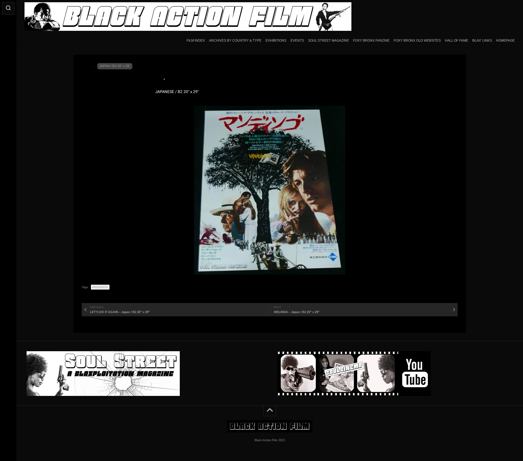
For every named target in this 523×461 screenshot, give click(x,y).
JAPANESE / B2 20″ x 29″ (177, 91)
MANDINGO (100, 287)
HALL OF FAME (456, 40)
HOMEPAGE (505, 40)
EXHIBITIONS (276, 40)
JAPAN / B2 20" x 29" (114, 66)
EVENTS (297, 40)
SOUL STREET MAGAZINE (328, 40)
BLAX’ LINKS (482, 40)
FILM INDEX (196, 40)
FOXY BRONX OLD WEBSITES (417, 40)
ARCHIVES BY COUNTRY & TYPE (235, 40)
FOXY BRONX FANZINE (371, 40)
